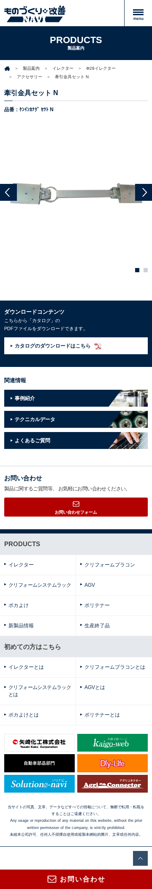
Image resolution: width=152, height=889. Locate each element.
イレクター (62, 68)
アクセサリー (29, 76)
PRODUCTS (22, 543)
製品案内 (31, 68)
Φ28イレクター (101, 68)
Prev (8, 192)
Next (143, 192)
